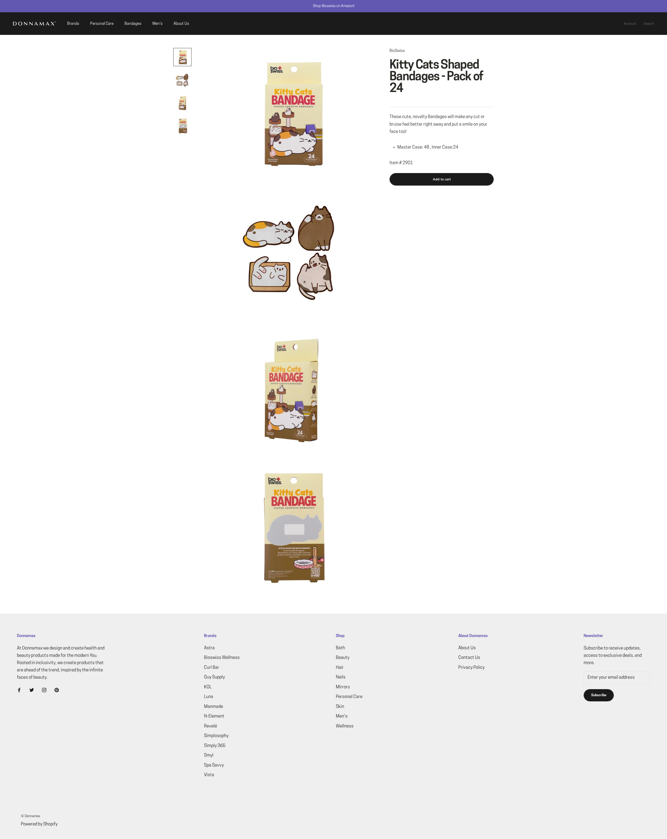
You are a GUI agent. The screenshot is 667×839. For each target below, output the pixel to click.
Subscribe (598, 695)
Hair (340, 667)
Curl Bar (211, 667)
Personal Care (102, 24)
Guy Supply (214, 677)
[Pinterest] (56, 690)
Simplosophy (216, 736)
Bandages (133, 24)
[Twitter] (31, 690)
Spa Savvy (214, 765)
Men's (157, 24)
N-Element (214, 716)
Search (649, 24)
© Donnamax (30, 816)
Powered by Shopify (39, 824)
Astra (209, 648)
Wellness (345, 726)
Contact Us (469, 658)
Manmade (213, 707)
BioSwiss (397, 51)
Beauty (342, 658)
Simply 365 (214, 746)
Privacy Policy (471, 667)
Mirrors (343, 687)
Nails (340, 677)
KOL (208, 687)
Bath (340, 648)
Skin (340, 707)
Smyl (208, 755)
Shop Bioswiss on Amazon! (333, 6)
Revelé (210, 726)
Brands (73, 24)
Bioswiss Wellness (222, 658)
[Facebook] (19, 690)
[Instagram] (44, 690)
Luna (208, 697)
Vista (209, 775)
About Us (181, 24)
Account (630, 24)
